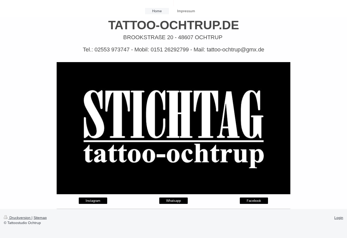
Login (338, 218)
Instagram (93, 201)
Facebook (254, 201)
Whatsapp (173, 201)
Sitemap (40, 218)
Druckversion (19, 218)
